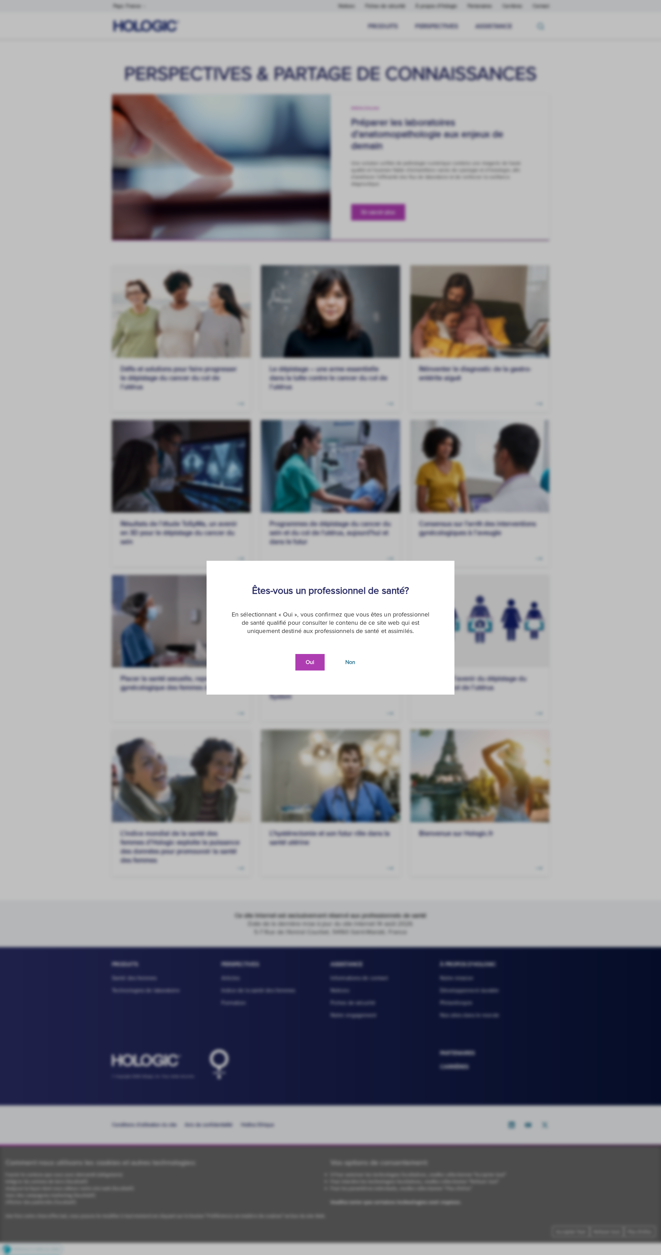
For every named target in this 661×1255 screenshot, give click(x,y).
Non (350, 662)
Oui (310, 662)
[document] (330, 628)
